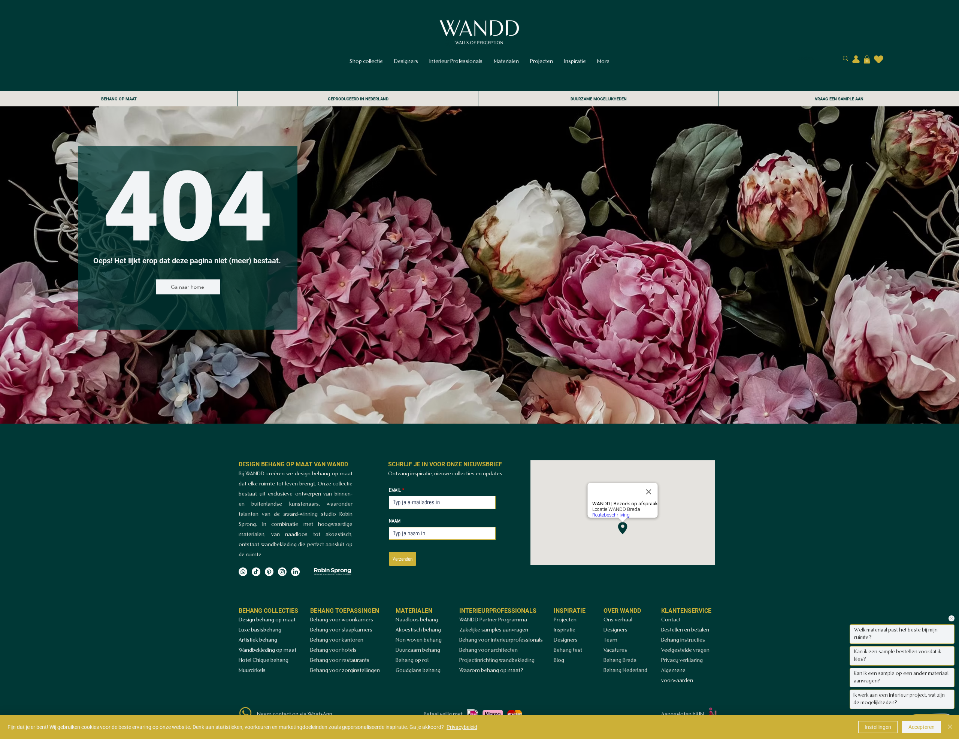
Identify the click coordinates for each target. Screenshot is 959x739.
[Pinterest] (269, 571)
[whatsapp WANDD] (245, 713)
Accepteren (921, 727)
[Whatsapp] (243, 571)
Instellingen (878, 727)
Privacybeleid (462, 727)
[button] (866, 59)
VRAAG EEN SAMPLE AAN (839, 99)
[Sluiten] (950, 727)
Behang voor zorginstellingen (345, 670)
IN (701, 714)
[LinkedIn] (295, 571)
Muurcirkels (252, 670)
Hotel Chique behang (263, 660)
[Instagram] (282, 571)
